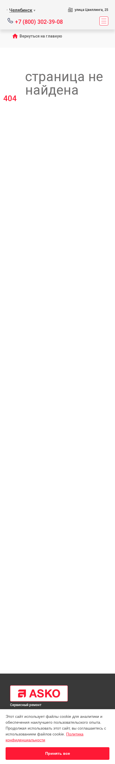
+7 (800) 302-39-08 (39, 21)
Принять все (57, 753)
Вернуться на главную (41, 36)
